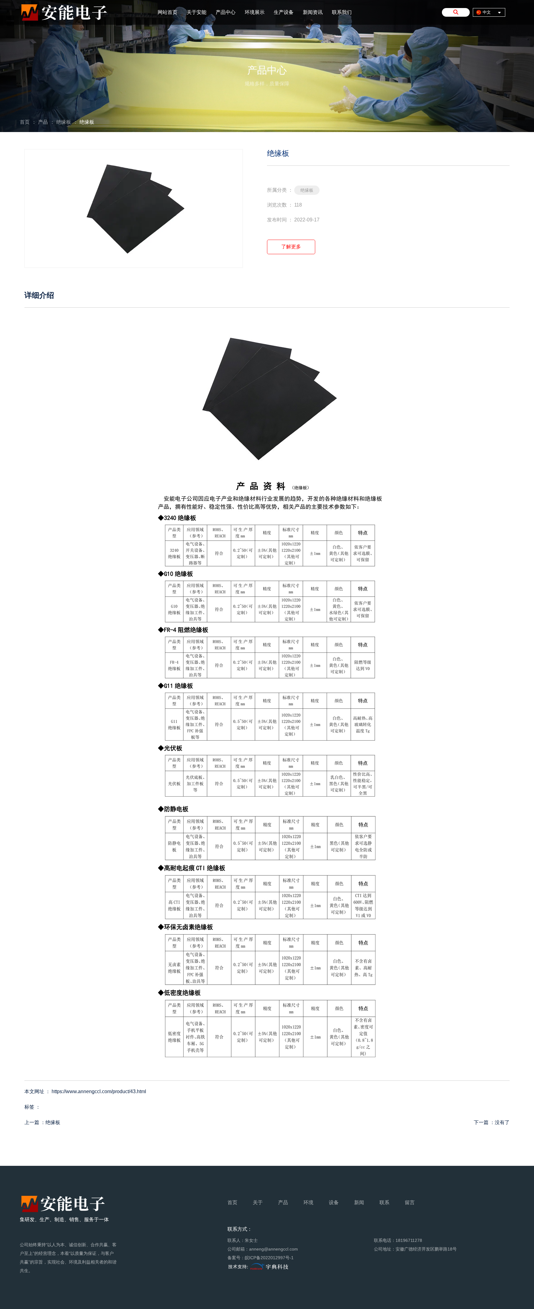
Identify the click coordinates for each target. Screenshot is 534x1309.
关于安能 (196, 12)
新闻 (359, 1202)
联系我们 (342, 12)
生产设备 (284, 12)
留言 (410, 1202)
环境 (308, 1202)
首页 (25, 122)
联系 (384, 1202)
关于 (258, 1202)
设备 (334, 1202)
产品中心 (225, 12)
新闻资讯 (313, 12)
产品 (43, 122)
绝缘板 (63, 122)
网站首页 (167, 12)
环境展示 (255, 12)
